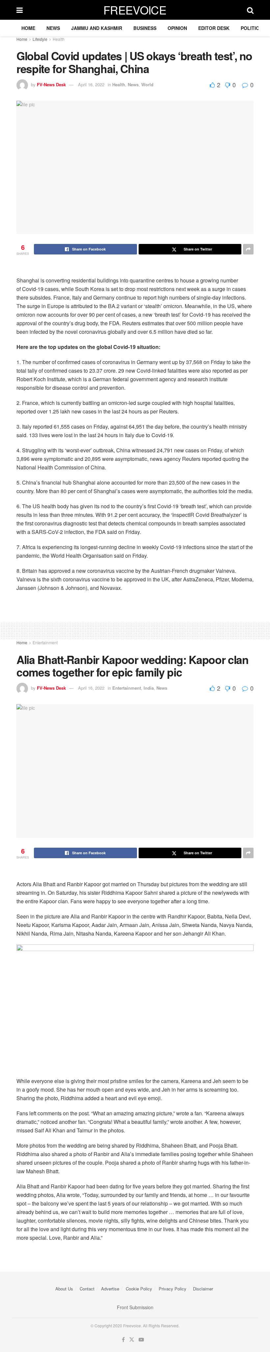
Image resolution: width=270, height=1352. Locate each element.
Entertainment (45, 642)
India (149, 688)
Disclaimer (203, 1289)
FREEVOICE (134, 9)
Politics (251, 28)
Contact (87, 1289)
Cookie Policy (139, 1289)
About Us (64, 1289)
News (53, 28)
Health (59, 39)
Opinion (177, 28)
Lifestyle (40, 39)
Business (144, 28)
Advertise (110, 1289)
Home (28, 28)
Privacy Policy (172, 1289)
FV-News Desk (51, 84)
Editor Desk (214, 28)
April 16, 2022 (91, 84)
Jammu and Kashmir (96, 28)
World (147, 84)
